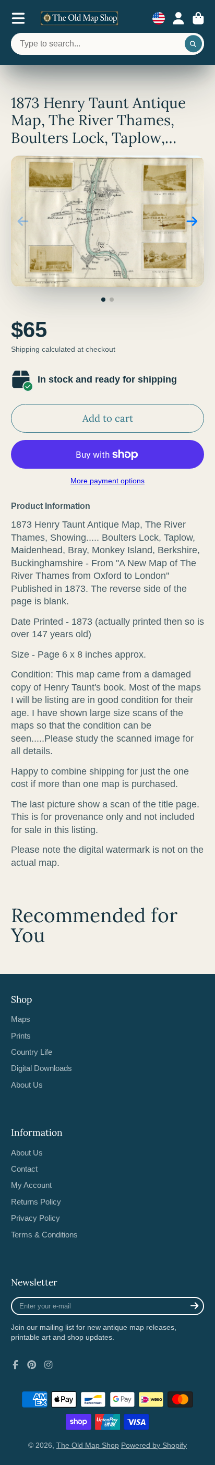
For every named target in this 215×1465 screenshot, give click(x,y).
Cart (198, 18)
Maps (20, 1019)
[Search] (193, 44)
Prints (21, 1035)
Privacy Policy (35, 1217)
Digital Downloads (41, 1068)
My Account (31, 1185)
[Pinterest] (32, 1364)
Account (178, 18)
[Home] (79, 18)
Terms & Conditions (44, 1234)
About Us (27, 1084)
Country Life (31, 1051)
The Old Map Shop (87, 1445)
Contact (24, 1168)
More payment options (107, 481)
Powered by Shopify (154, 1445)
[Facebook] (15, 1364)
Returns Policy (36, 1201)
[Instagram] (48, 1364)
